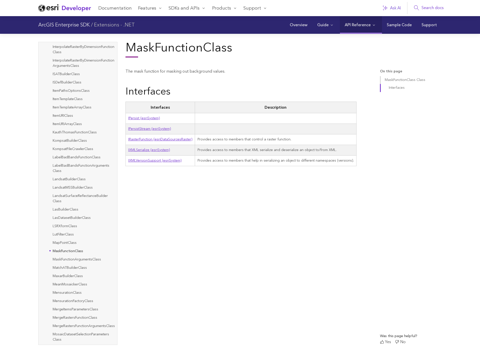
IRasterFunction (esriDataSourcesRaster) (160, 139)
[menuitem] (298, 25)
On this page (391, 71)
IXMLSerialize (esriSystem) (149, 150)
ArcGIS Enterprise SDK (64, 25)
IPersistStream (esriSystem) (149, 129)
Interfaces (397, 88)
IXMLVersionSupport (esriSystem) (154, 161)
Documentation (115, 8)
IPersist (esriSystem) (144, 118)
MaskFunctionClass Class (405, 80)
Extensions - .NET (114, 25)
